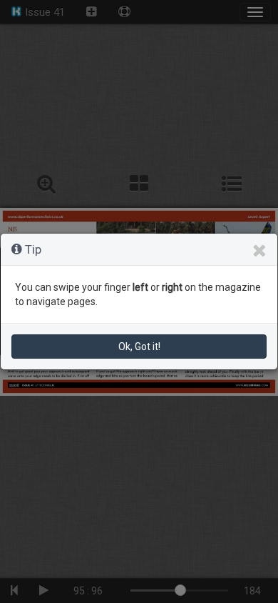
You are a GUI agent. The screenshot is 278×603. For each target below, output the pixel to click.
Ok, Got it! (139, 346)
